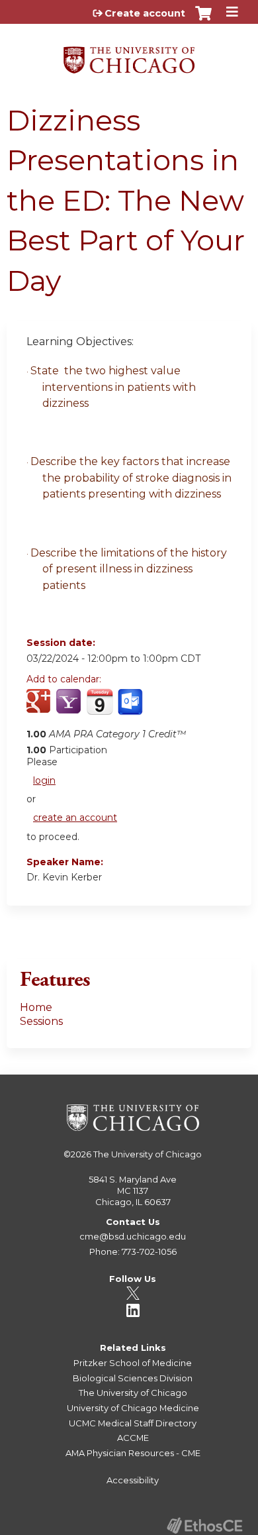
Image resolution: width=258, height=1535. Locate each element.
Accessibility (133, 1480)
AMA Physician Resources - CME (132, 1453)
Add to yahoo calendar (70, 709)
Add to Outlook (131, 709)
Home (36, 1007)
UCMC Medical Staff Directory (132, 1423)
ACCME (133, 1437)
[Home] (129, 55)
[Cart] (203, 20)
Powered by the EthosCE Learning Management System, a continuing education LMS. (204, 1525)
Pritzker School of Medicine (132, 1362)
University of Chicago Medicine (133, 1408)
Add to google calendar (40, 709)
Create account (145, 13)
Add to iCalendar (100, 708)
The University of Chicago (147, 1154)
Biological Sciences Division (133, 1378)
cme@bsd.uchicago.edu (132, 1236)
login (44, 780)
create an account (75, 817)
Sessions (41, 1021)
